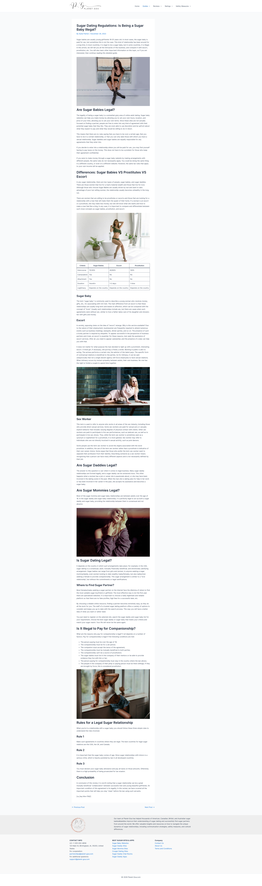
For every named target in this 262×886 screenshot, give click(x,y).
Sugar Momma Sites (120, 849)
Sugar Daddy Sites (119, 846)
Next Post (150, 807)
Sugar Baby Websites (120, 843)
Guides (145, 6)
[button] (149, 6)
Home (137, 6)
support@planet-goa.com (80, 859)
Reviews (156, 6)
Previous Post (78, 807)
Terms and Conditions (163, 849)
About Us (158, 846)
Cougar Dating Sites (120, 851)
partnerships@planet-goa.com (81, 854)
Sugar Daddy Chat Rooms (122, 854)
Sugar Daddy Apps (119, 857)
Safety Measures (182, 6)
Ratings (168, 6)
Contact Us (159, 843)
